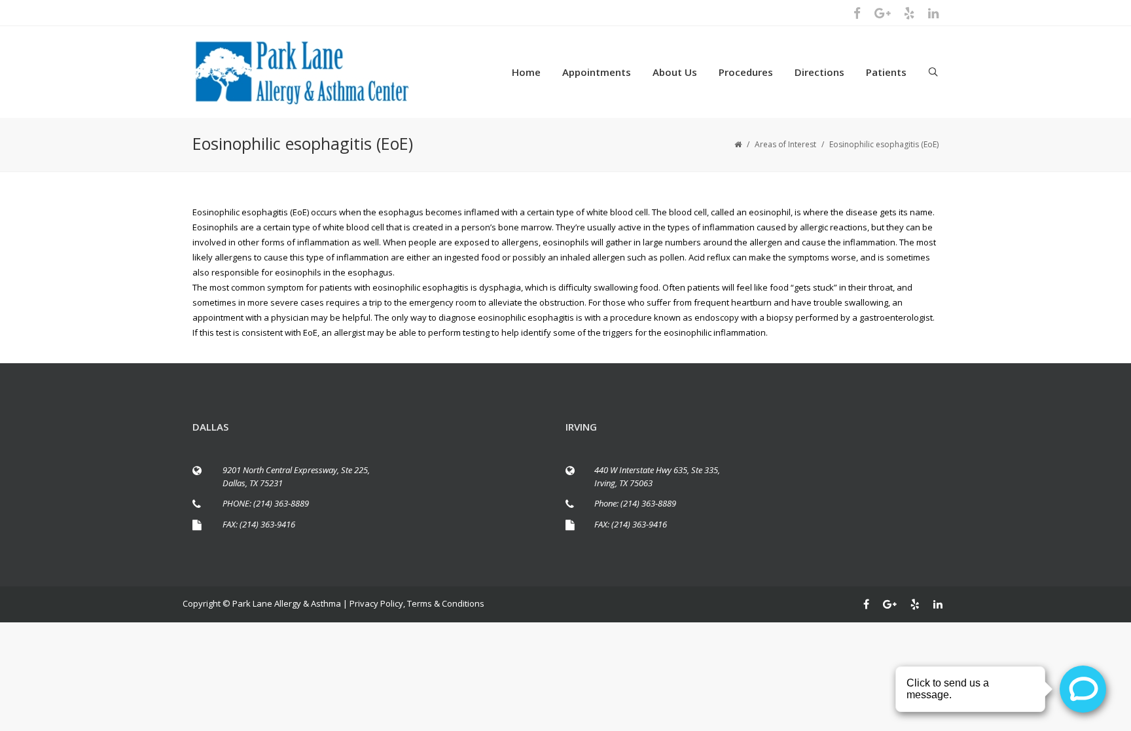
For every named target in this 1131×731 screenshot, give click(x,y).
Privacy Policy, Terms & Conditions (417, 603)
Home (526, 72)
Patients (886, 72)
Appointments (596, 72)
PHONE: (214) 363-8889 (266, 503)
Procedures (746, 72)
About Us (675, 72)
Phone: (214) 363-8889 (635, 503)
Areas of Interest (785, 144)
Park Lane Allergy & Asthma (286, 603)
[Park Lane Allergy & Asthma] (316, 72)
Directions (819, 72)
